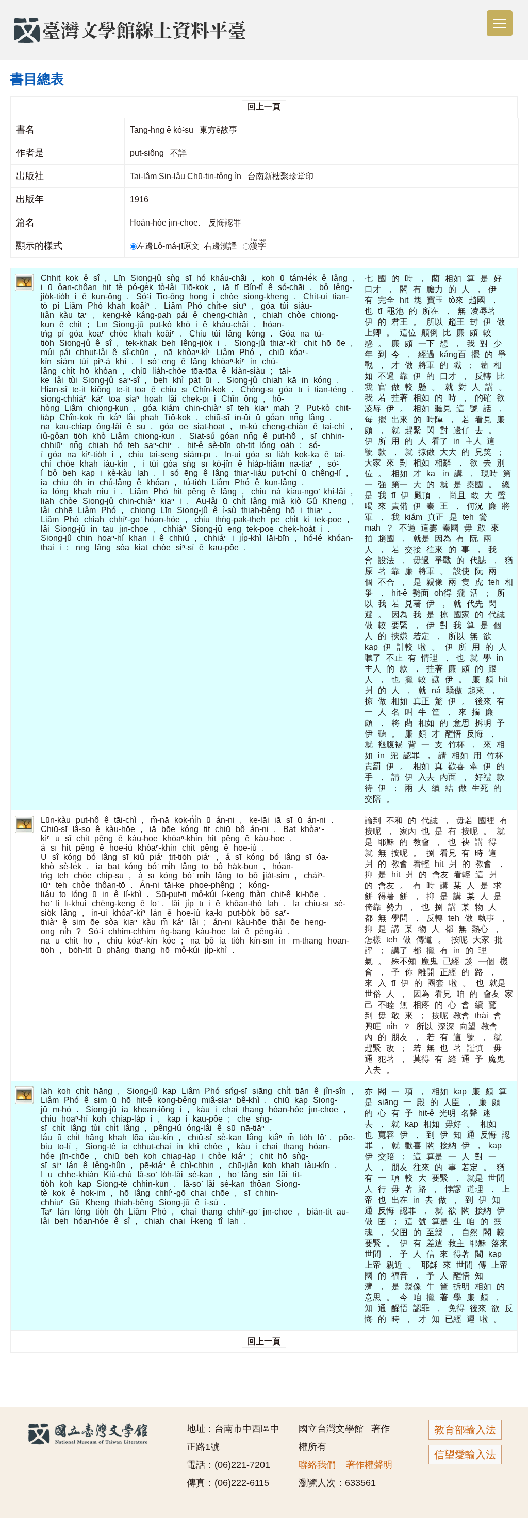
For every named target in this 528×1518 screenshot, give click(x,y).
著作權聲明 (369, 1465)
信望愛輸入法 (465, 1454)
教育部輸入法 (465, 1429)
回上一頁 (264, 106)
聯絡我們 (317, 1465)
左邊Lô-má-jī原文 (169, 246)
